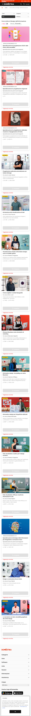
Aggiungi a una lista (8, 67)
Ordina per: (15, 23)
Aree (3, 658)
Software (4, 662)
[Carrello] (24, 4)
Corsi (6, 7)
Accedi (27, 4)
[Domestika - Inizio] (9, 4)
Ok (15, 711)
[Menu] (3, 4)
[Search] (21, 4)
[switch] (7, 23)
